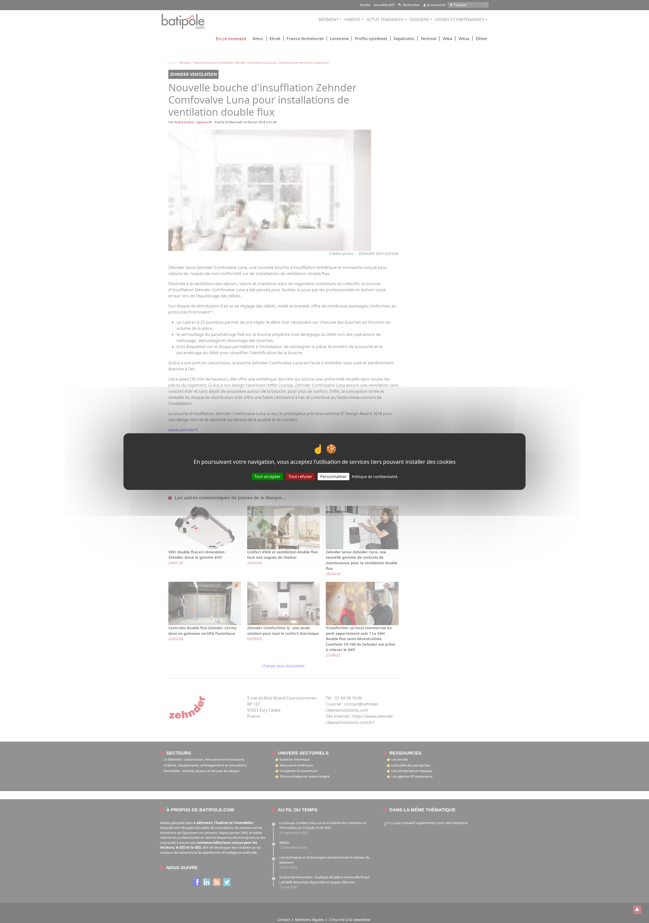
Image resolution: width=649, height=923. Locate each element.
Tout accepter (267, 476)
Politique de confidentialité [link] (375, 476)
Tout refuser (300, 476)
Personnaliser (333, 476)
